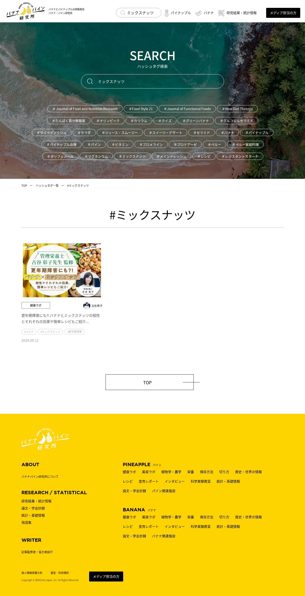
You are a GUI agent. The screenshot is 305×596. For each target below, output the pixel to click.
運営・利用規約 (60, 573)
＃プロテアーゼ (185, 144)
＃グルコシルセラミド (236, 120)
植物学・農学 (171, 471)
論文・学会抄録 (134, 490)
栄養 (190, 471)
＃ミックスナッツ (132, 156)
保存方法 (206, 471)
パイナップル (181, 12)
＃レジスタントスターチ (240, 156)
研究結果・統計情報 (242, 12)
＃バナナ (227, 132)
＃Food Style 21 (141, 108)
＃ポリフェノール (60, 156)
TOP (147, 382)
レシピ (128, 481)
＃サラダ (84, 132)
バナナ (209, 12)
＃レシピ (204, 156)
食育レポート (149, 481)
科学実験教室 (201, 481)
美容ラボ (148, 471)
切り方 (224, 471)
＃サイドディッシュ (51, 132)
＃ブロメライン (151, 144)
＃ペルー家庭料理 (245, 144)
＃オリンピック (108, 120)
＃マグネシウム (96, 156)
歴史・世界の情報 (248, 471)
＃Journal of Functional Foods (187, 108)
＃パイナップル (257, 132)
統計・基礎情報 (228, 481)
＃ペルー (214, 144)
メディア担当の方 (106, 576)
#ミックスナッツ (50, 331)
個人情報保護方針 (31, 573)
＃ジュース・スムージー (120, 132)
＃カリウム (139, 120)
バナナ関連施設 (163, 535)
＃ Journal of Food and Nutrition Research (85, 108)
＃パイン (94, 144)
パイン (142, 465)
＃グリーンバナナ (196, 120)
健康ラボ (129, 471)
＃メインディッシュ (171, 156)
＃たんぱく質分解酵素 (68, 120)
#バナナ (29, 331)
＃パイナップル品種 (61, 144)
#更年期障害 (74, 331)
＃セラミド (201, 132)
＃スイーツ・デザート (165, 132)
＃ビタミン (120, 144)
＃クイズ (165, 120)
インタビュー (175, 481)
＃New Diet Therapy (237, 108)
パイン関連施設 (163, 490)
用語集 (26, 522)
